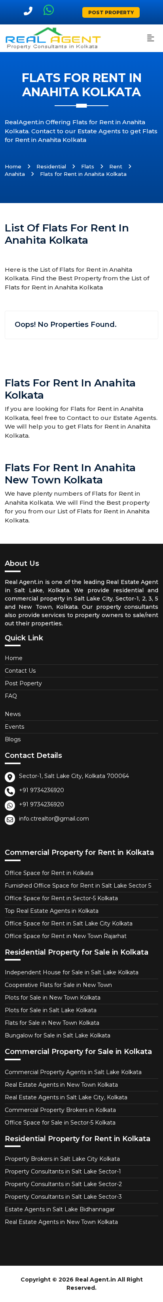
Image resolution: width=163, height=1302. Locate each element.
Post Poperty (23, 683)
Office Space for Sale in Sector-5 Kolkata (60, 1122)
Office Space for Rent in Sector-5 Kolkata (61, 898)
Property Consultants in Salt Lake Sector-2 (63, 1184)
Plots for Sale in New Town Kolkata (52, 997)
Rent (115, 166)
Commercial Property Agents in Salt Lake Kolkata (73, 1072)
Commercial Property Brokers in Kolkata (60, 1110)
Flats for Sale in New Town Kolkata (52, 1022)
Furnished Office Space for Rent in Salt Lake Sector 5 (78, 885)
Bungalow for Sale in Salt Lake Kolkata (57, 1035)
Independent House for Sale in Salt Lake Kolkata (71, 972)
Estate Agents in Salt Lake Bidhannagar (60, 1209)
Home (13, 166)
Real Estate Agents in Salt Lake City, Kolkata (66, 1097)
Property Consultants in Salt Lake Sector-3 (63, 1196)
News (13, 714)
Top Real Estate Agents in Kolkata (52, 910)
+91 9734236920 (41, 790)
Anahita (15, 174)
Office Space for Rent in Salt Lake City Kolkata (69, 923)
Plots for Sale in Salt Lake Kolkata (51, 1010)
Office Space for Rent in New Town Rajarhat (66, 936)
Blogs (13, 739)
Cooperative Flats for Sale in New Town (58, 985)
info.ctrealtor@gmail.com (54, 818)
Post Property (111, 12)
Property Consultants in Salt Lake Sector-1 (63, 1171)
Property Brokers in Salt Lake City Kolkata (62, 1158)
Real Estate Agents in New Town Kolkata (61, 1084)
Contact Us (20, 670)
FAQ (11, 695)
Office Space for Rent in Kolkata (49, 873)
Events (14, 726)
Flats (87, 166)
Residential (51, 166)
